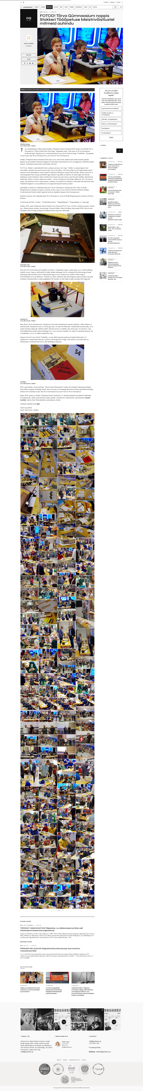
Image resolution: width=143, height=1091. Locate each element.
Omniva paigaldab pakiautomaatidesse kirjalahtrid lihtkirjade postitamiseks (54, 990)
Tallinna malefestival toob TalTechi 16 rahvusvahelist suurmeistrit (30, 989)
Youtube (118, 2)
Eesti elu (45, 12)
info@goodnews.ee (95, 1041)
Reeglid (65, 1060)
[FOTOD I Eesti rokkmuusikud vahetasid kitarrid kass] (95, 1019)
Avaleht (59, 1060)
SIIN (38, 404)
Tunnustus (110, 260)
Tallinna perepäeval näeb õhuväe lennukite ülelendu (115, 252)
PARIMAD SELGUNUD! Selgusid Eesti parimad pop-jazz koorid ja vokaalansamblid (50, 949)
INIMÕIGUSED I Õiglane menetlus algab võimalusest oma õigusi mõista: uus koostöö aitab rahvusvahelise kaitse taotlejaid (83, 991)
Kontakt (84, 1060)
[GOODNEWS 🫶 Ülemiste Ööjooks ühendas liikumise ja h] (45, 1019)
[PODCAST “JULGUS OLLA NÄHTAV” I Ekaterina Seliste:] (62, 1019)
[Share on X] (27, 63)
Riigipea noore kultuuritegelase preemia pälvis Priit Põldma (114, 265)
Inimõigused (111, 199)
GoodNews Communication (83, 1088)
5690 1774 (65, 1045)
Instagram (112, 2)
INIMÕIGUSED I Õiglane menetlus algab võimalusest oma (114, 204)
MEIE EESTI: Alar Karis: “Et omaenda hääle (114, 228)
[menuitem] (37, 7)
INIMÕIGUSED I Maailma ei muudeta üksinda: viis (115, 277)
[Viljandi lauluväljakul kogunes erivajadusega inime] (79, 1019)
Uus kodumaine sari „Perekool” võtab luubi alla (114, 192)
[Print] (32, 63)
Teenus (120, 212)
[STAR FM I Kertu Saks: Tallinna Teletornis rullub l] (29, 1019)
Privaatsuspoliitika (95, 1047)
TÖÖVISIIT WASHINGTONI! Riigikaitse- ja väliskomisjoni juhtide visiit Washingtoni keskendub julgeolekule (51, 929)
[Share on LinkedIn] (30, 63)
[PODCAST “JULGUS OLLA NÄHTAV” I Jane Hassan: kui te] (112, 1019)
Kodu (41, 12)
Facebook (106, 2)
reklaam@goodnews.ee (103, 1052)
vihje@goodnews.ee (27, 1052)
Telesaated (110, 187)
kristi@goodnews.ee (66, 1047)
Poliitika (30, 925)
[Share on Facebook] (24, 63)
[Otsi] (119, 150)
